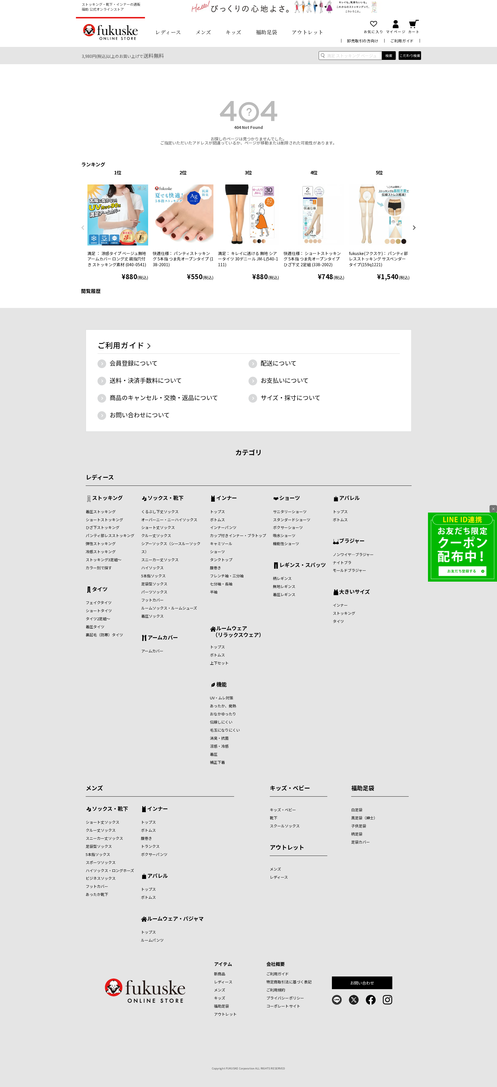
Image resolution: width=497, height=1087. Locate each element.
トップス (217, 511)
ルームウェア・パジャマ (175, 919)
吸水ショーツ (284, 535)
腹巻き (215, 567)
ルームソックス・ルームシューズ (169, 608)
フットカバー (152, 600)
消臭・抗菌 (219, 738)
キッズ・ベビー (290, 788)
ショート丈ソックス (158, 527)
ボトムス (217, 519)
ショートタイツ (99, 610)
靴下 (273, 818)
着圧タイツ (95, 626)
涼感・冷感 (219, 746)
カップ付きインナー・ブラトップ (238, 535)
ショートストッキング (104, 519)
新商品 (219, 973)
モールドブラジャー (349, 570)
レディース (168, 32)
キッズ (233, 32)
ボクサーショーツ (288, 527)
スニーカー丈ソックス (160, 559)
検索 (388, 55)
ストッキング (107, 498)
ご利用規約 (275, 990)
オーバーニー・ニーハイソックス (169, 519)
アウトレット (308, 32)
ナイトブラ (342, 562)
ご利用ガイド (402, 41)
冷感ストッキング (101, 551)
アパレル (349, 498)
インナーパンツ (223, 527)
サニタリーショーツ (290, 511)
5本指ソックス (153, 575)
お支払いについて (285, 380)
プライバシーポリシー (285, 998)
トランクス (150, 846)
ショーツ (217, 551)
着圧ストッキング (101, 511)
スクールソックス (285, 826)
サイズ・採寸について (290, 397)
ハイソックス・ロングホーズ (110, 870)
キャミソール (221, 543)
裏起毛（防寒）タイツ (104, 634)
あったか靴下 (97, 894)
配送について (279, 363)
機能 (221, 684)
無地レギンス (284, 586)
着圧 (213, 754)
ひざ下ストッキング (102, 527)
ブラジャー (352, 541)
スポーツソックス (101, 862)
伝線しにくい (221, 722)
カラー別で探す (99, 567)
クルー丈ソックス (156, 535)
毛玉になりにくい (225, 730)
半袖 (213, 592)
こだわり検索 (409, 55)
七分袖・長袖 (221, 584)
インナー (226, 498)
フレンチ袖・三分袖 (227, 575)
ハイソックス (152, 567)
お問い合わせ (362, 983)
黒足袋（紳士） (364, 818)
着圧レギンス (284, 594)
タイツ (100, 589)
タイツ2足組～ (98, 618)
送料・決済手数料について (146, 380)
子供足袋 (358, 826)
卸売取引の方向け (363, 41)
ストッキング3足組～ (103, 559)
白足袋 (356, 809)
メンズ (203, 32)
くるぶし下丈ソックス (160, 511)
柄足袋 (356, 834)
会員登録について (134, 363)
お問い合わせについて (140, 414)
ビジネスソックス (101, 878)
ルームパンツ (152, 940)
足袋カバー (360, 842)
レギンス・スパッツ (302, 565)
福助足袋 (266, 32)
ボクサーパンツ (154, 854)
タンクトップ (221, 559)
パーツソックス (154, 592)
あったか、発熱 (223, 706)
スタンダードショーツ (291, 519)
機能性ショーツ (286, 543)
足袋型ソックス (154, 584)
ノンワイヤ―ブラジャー (353, 554)
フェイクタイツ (99, 602)
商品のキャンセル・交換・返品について (164, 397)
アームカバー (163, 638)
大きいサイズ (354, 592)
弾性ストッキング (101, 543)
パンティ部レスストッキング (110, 535)
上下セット (219, 663)
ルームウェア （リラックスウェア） (237, 631)
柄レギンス (282, 578)
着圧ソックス (152, 616)
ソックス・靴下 (165, 498)
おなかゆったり (223, 714)
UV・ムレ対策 (221, 697)
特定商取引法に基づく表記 (289, 982)
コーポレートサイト (283, 1006)
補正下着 (217, 762)
